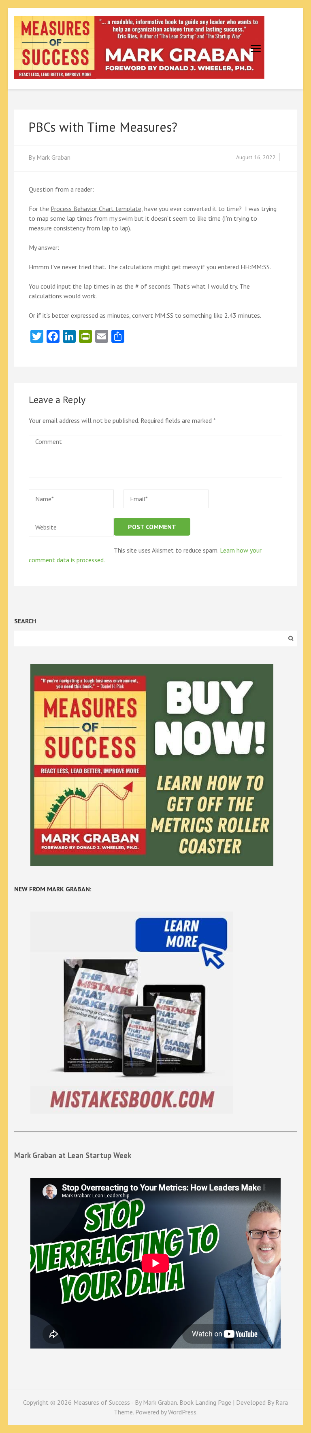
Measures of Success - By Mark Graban (125, 1402)
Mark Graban (53, 157)
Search (25, 621)
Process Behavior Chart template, (97, 209)
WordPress (182, 1412)
